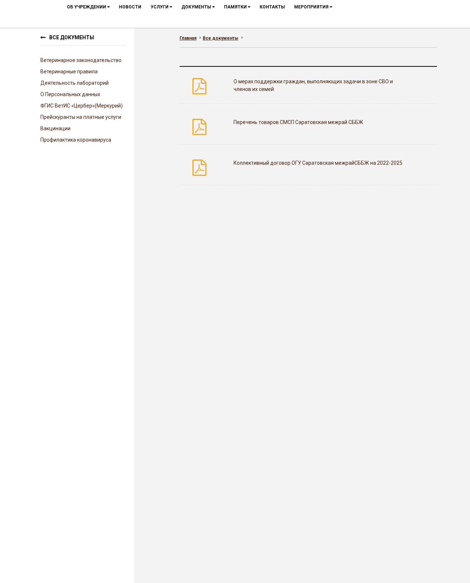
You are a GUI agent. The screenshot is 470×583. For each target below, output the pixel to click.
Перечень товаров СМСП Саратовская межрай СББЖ (298, 122)
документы (196, 7)
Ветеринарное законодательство (81, 60)
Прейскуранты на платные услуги (80, 117)
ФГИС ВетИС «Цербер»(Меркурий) (81, 106)
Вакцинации (55, 128)
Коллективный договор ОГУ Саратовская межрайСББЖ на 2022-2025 (318, 163)
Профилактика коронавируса (75, 140)
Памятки (236, 7)
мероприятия (312, 7)
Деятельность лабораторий (74, 83)
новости (130, 7)
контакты (272, 7)
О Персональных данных (70, 94)
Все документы (71, 37)
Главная (188, 38)
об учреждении (87, 7)
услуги (160, 7)
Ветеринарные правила (69, 71)
